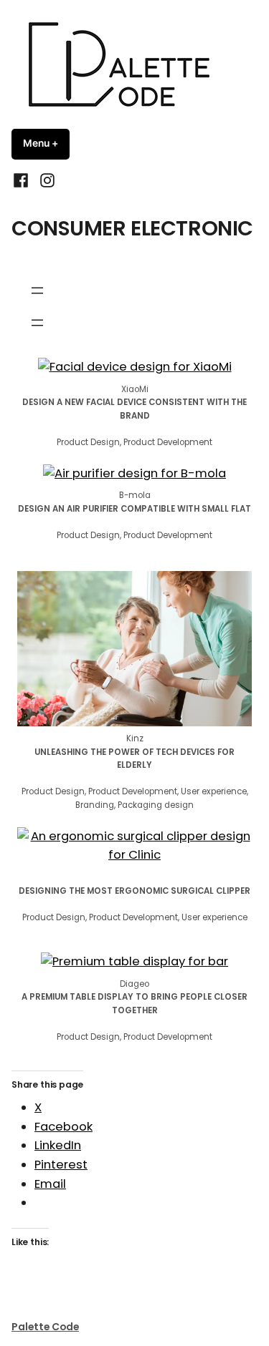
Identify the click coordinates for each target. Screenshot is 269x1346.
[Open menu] (37, 290)
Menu (46, 143)
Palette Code (45, 1327)
